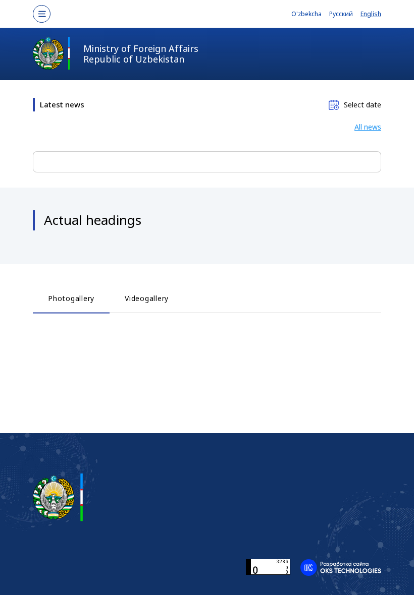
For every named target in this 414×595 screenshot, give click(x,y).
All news (367, 127)
